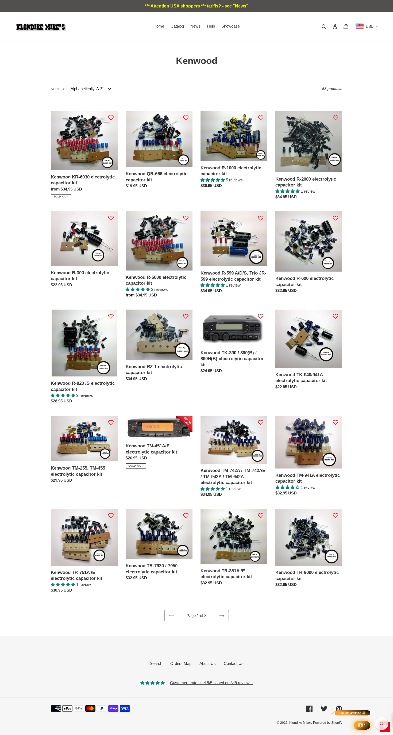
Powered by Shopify (327, 723)
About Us (207, 663)
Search (156, 663)
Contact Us (234, 663)
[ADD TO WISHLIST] (111, 117)
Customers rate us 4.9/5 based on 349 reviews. (211, 682)
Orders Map (180, 663)
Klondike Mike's (300, 723)
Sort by (58, 89)
